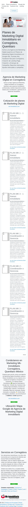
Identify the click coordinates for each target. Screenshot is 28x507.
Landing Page (12, 506)
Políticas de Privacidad (11, 502)
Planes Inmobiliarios (11, 4)
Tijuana (20, 489)
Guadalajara (4, 489)
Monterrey (18, 487)
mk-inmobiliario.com (14, 106)
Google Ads (21, 4)
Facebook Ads (14, 6)
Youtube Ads (5, 6)
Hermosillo (4, 491)
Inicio (3, 4)
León (24, 489)
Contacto (14, 10)
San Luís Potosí (12, 491)
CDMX (15, 489)
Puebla (10, 489)
